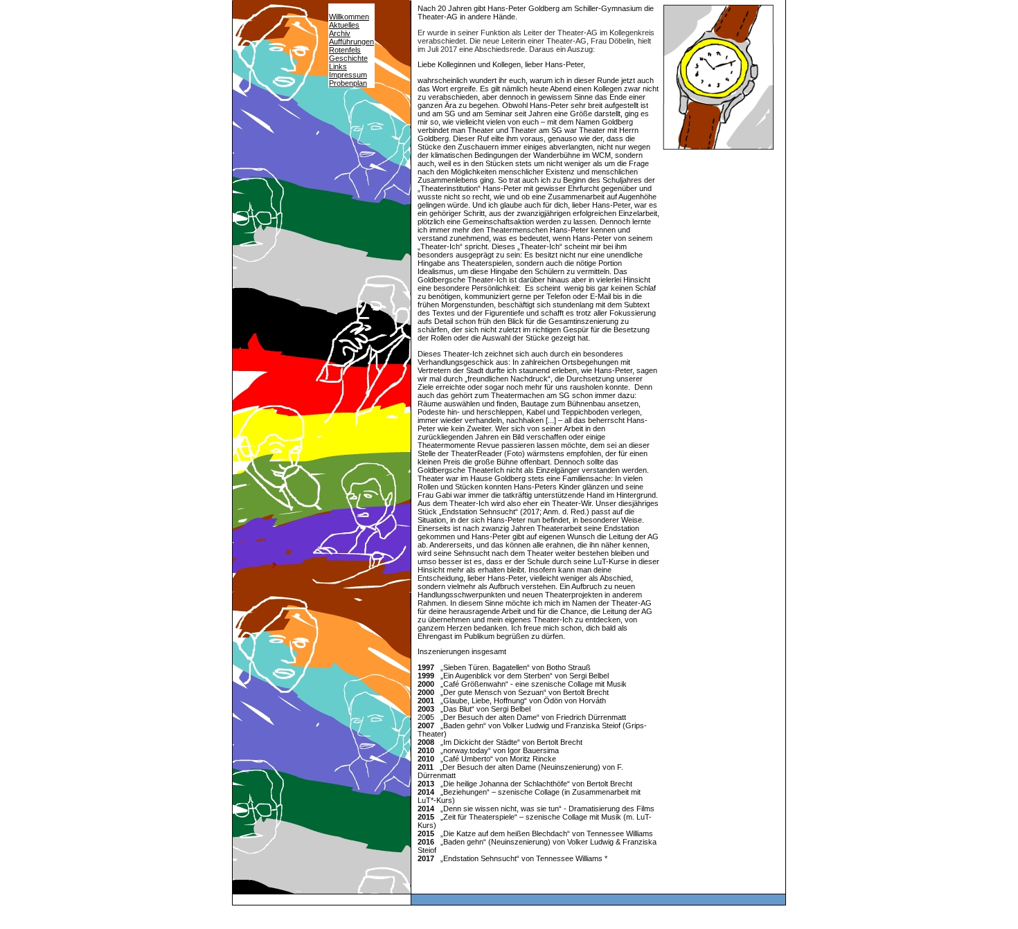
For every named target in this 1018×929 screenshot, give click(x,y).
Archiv (339, 33)
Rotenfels (345, 50)
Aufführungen (351, 41)
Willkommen (349, 16)
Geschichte (348, 58)
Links (338, 66)
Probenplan (348, 83)
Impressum (348, 75)
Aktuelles (344, 25)
